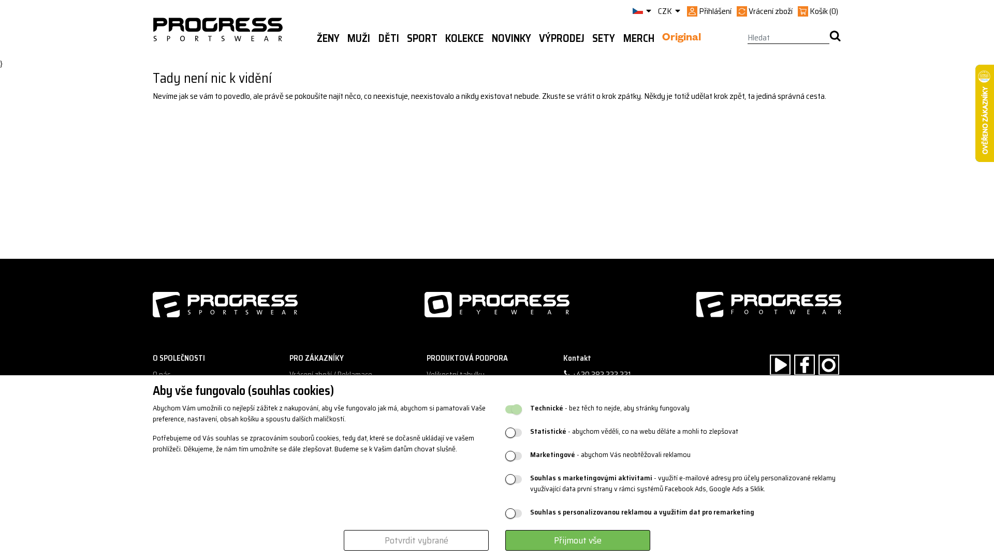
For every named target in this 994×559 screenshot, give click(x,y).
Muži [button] (358, 38)
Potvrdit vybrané (416, 540)
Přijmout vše (578, 540)
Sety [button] (603, 38)
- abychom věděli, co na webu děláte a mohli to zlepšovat (634, 431)
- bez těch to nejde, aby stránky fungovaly (610, 408)
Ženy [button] (328, 38)
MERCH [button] (638, 38)
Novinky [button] (511, 38)
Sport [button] (422, 38)
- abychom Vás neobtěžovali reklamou (610, 454)
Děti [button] (388, 38)
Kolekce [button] (464, 38)
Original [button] (681, 39)
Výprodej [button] (561, 38)
